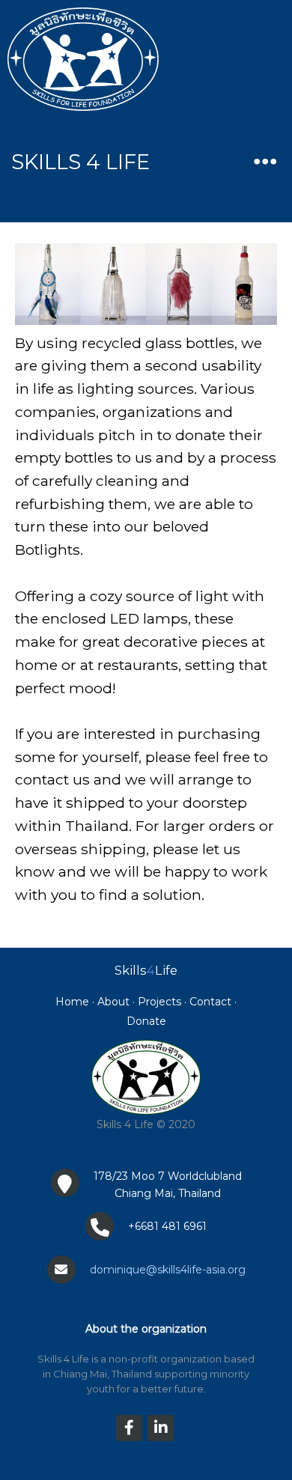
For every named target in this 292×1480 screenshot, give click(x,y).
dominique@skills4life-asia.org (168, 1269)
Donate (146, 1021)
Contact (210, 1001)
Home (72, 1001)
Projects (159, 1001)
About (113, 1001)
